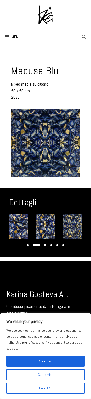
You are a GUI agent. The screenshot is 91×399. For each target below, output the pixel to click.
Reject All (45, 388)
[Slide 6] (63, 245)
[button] (84, 37)
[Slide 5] (57, 245)
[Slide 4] (51, 245)
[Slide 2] (36, 245)
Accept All (45, 361)
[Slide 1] (28, 245)
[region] (45, 356)
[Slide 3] (45, 245)
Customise (45, 374)
